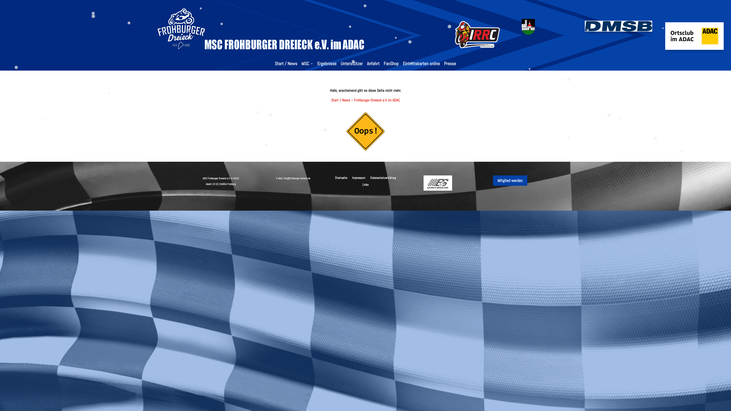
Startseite (341, 177)
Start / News (286, 64)
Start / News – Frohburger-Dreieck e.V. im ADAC (365, 100)
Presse (450, 64)
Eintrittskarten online (421, 64)
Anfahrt (373, 64)
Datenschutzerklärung (383, 177)
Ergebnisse (327, 64)
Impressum (358, 177)
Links (365, 184)
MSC (305, 64)
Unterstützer (352, 64)
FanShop (391, 64)
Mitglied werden (510, 180)
